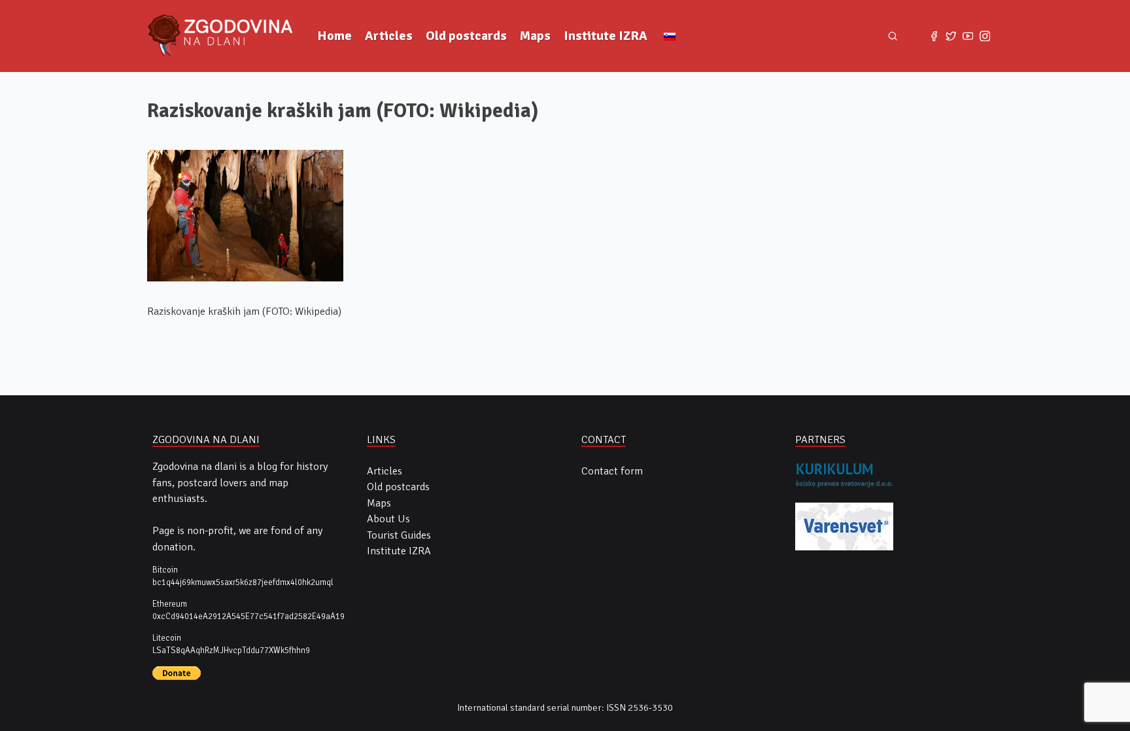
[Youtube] (967, 36)
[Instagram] (984, 36)
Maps (535, 35)
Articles (389, 35)
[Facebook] (933, 36)
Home (334, 35)
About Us (388, 519)
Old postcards (466, 35)
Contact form (612, 471)
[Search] (893, 36)
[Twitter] (950, 36)
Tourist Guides (399, 535)
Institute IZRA (605, 35)
